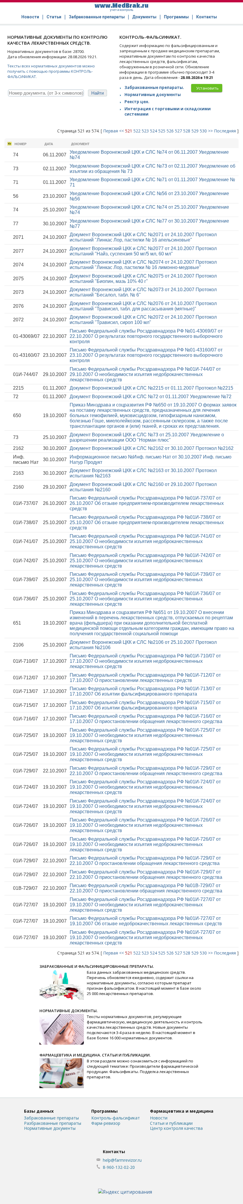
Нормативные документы (152, 94)
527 (178, 131)
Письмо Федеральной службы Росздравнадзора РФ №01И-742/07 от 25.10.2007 (145, 560)
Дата (48, 144)
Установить (207, 88)
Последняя (225, 131)
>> (210, 131)
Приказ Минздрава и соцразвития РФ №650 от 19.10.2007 (153, 415)
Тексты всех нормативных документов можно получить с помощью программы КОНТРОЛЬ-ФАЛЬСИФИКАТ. (51, 71)
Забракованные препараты (97, 16)
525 (161, 131)
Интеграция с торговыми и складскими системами (167, 111)
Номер (20, 144)
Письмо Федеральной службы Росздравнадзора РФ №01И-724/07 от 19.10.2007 (145, 787)
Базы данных (39, 1111)
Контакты (206, 16)
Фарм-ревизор (105, 1123)
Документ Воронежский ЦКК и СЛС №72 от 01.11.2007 (150, 396)
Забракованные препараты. (154, 87)
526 (170, 131)
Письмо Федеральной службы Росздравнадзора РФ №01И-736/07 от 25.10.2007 (145, 599)
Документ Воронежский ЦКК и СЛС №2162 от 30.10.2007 (152, 448)
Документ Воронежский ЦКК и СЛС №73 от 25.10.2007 (147, 437)
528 (186, 131)
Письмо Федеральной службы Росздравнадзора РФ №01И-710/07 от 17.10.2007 (145, 661)
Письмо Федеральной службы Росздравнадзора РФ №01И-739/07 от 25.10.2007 (145, 579)
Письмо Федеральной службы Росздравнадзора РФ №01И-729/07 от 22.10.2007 (146, 771)
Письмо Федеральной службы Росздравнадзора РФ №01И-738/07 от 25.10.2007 (147, 522)
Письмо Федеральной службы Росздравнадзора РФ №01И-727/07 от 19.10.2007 (145, 905)
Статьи (54, 16)
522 (136, 131)
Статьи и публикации (171, 1123)
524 (153, 131)
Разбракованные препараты (52, 1123)
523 (145, 131)
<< (121, 131)
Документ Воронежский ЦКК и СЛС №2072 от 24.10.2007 (143, 320)
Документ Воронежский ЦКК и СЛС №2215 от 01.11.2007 (151, 387)
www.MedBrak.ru (121, 7)
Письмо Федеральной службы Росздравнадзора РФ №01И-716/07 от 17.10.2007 (146, 719)
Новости (30, 16)
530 (203, 131)
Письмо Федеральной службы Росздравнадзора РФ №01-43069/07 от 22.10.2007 (146, 336)
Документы (144, 16)
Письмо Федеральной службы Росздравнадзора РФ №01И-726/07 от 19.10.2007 (145, 825)
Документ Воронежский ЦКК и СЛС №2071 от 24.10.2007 (143, 237)
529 (195, 131)
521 (128, 131)
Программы (176, 16)
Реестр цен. (136, 101)
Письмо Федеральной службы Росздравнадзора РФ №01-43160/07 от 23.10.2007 (146, 355)
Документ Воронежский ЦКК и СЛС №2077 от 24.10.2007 (143, 251)
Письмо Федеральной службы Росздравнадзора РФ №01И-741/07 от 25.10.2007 (145, 541)
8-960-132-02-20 (119, 1167)
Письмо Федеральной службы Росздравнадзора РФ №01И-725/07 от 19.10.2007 (145, 735)
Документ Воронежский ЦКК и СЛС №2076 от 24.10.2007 (143, 306)
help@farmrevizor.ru (122, 1160)
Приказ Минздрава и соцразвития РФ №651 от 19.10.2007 (152, 623)
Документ (80, 144)
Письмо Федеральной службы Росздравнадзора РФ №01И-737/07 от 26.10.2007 (147, 503)
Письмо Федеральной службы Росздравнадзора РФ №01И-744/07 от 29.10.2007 (145, 374)
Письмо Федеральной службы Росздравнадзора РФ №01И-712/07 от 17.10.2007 (145, 678)
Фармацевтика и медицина (181, 1111)
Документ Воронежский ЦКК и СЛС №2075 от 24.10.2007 (143, 278)
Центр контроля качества (176, 1128)
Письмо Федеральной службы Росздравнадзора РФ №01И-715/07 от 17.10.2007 (145, 705)
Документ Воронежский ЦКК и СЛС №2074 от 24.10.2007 (143, 265)
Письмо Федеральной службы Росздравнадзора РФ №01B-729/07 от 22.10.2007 (146, 888)
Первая (110, 131)
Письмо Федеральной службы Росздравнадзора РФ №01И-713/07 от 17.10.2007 (145, 691)
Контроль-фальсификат (115, 1118)
